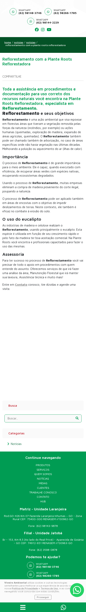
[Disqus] (43, 344)
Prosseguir (43, 597)
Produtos (43, 465)
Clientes (43, 487)
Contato (43, 496)
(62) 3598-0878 (47, 549)
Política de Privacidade (25, 588)
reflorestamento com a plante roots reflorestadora (35, 45)
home (7, 42)
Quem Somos (43, 474)
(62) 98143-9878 (47, 525)
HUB (43, 501)
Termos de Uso (49, 588)
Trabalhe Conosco (43, 492)
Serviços (43, 469)
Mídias (43, 483)
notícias (18, 42)
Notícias (30, 42)
